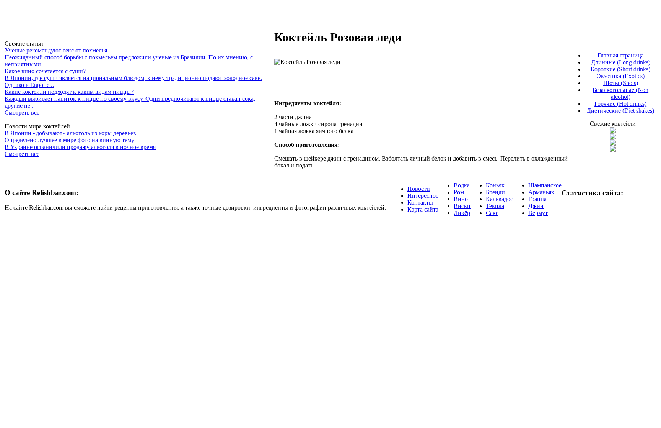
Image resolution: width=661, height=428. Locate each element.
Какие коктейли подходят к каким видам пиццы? (69, 92)
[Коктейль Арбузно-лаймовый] (613, 137)
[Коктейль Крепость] (613, 143)
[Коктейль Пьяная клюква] (613, 131)
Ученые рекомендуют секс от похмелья (56, 50)
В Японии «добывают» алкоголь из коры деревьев (70, 133)
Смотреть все (22, 112)
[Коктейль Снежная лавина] (613, 149)
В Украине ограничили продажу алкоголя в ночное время (80, 147)
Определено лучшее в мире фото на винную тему (69, 140)
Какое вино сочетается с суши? (45, 71)
